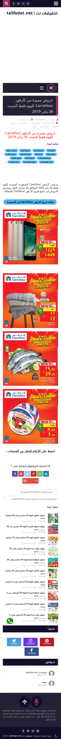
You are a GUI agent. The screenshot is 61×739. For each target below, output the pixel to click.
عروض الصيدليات (25, 154)
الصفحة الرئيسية (49, 123)
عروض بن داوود (11, 150)
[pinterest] (38, 731)
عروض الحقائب (16, 158)
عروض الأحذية (29, 158)
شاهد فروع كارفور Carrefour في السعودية (30, 202)
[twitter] (28, 731)
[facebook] (23, 731)
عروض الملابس (11, 154)
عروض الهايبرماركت (46, 162)
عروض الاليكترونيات (30, 162)
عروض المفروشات (44, 158)
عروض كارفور (25, 150)
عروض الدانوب (38, 150)
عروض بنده (51, 150)
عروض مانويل (51, 154)
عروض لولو (38, 154)
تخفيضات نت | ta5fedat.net (32, 13)
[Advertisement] (30, 49)
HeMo (40, 521)
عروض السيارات (14, 162)
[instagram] (33, 731)
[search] (6, 3)
